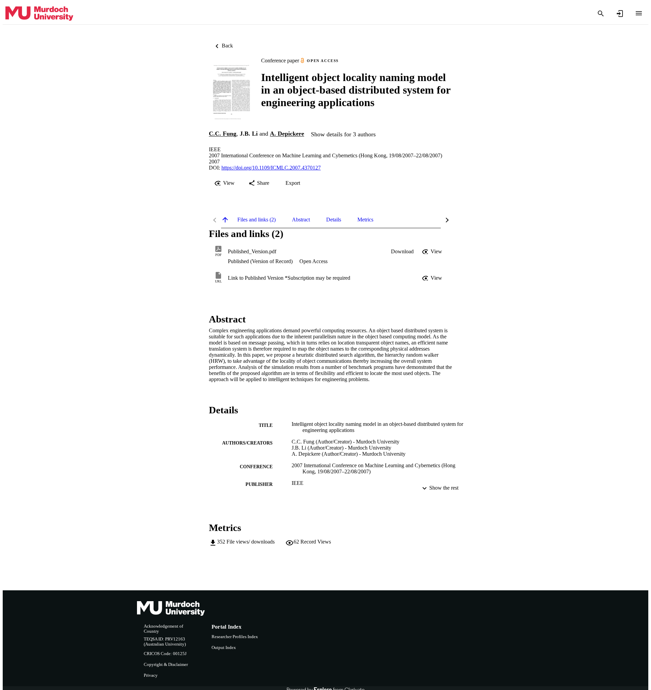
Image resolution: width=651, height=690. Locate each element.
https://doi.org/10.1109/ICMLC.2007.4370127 (271, 168)
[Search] (601, 13)
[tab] (256, 220)
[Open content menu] (639, 13)
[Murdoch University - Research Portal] (39, 13)
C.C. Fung (222, 134)
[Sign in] (620, 13)
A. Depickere (287, 134)
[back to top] (225, 220)
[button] (402, 251)
